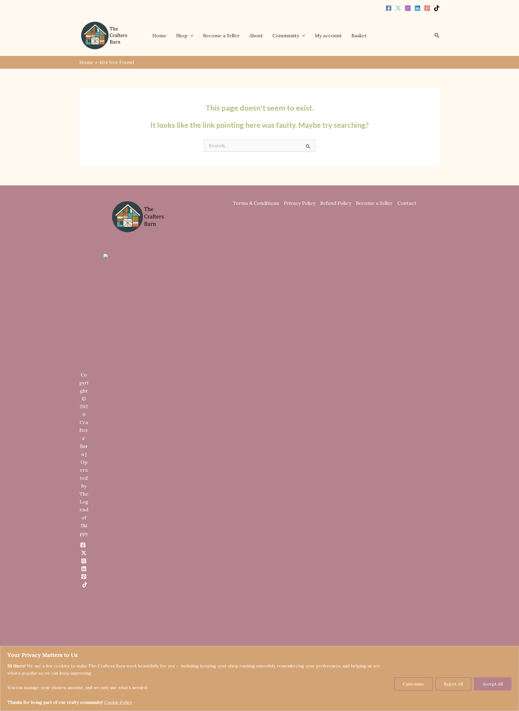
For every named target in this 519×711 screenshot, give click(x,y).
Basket (359, 35)
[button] (190, 35)
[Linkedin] (417, 8)
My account (328, 35)
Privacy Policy (299, 203)
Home (159, 35)
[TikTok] (437, 8)
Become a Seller (221, 35)
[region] (259, 678)
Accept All (493, 684)
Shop (181, 35)
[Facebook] (389, 8)
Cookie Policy (118, 702)
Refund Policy (335, 203)
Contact (406, 203)
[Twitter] (398, 8)
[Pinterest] (427, 8)
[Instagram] (408, 8)
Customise (413, 684)
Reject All (453, 684)
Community (285, 35)
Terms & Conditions (256, 203)
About (256, 35)
